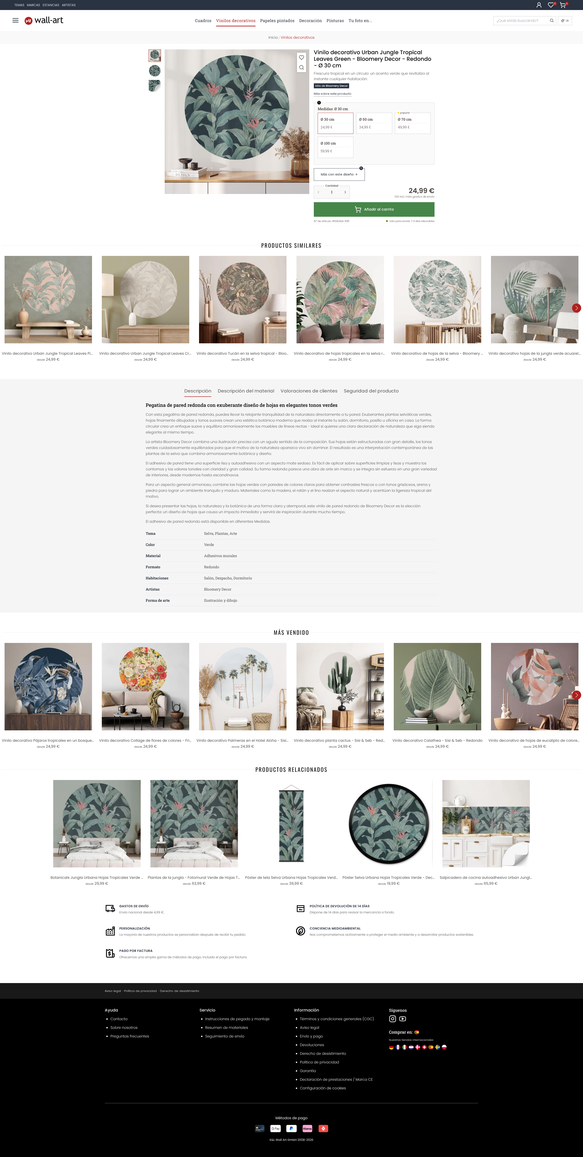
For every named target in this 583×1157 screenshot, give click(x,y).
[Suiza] (424, 1047)
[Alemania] (391, 1047)
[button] (237, 121)
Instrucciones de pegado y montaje (237, 1019)
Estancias (51, 5)
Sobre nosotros (124, 1027)
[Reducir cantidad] (318, 192)
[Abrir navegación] (15, 20)
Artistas (69, 5)
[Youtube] (402, 1018)
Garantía (308, 1070)
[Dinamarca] (417, 1047)
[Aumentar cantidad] (345, 192)
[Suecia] (437, 1047)
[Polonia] (444, 1047)
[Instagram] (392, 1018)
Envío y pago (311, 1036)
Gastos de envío (134, 906)
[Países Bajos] (411, 1047)
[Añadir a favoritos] (301, 57)
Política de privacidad (140, 991)
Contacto (119, 1019)
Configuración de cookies (323, 1088)
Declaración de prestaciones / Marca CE (336, 1079)
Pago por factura (136, 950)
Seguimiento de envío (224, 1036)
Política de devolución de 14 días (340, 906)
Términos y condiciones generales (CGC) (337, 1019)
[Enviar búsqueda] (551, 20)
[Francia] (398, 1047)
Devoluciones (312, 1044)
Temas (19, 5)
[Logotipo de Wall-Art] (44, 20)
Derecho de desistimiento (179, 991)
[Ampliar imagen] (301, 67)
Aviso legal (113, 991)
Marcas (33, 5)
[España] (431, 1047)
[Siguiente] (576, 308)
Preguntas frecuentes (129, 1036)
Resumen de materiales (226, 1027)
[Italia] (404, 1047)
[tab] (197, 391)
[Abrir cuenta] (539, 5)
